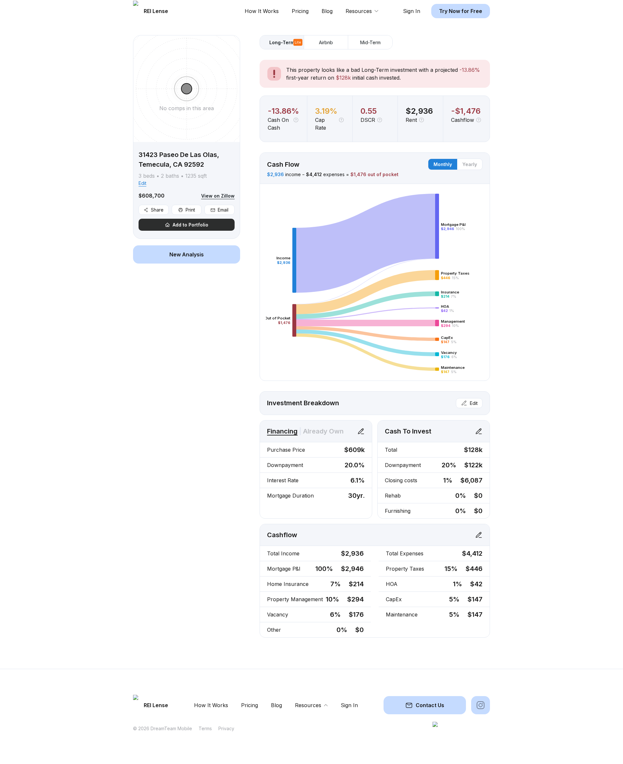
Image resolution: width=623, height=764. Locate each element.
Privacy (226, 728)
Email (223, 210)
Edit (142, 183)
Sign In (411, 11)
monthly (443, 164)
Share (157, 210)
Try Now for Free (460, 11)
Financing (282, 431)
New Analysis (186, 254)
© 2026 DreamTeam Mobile (162, 728)
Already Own (323, 431)
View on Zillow (218, 196)
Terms (205, 728)
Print (190, 210)
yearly (469, 164)
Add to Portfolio (190, 224)
